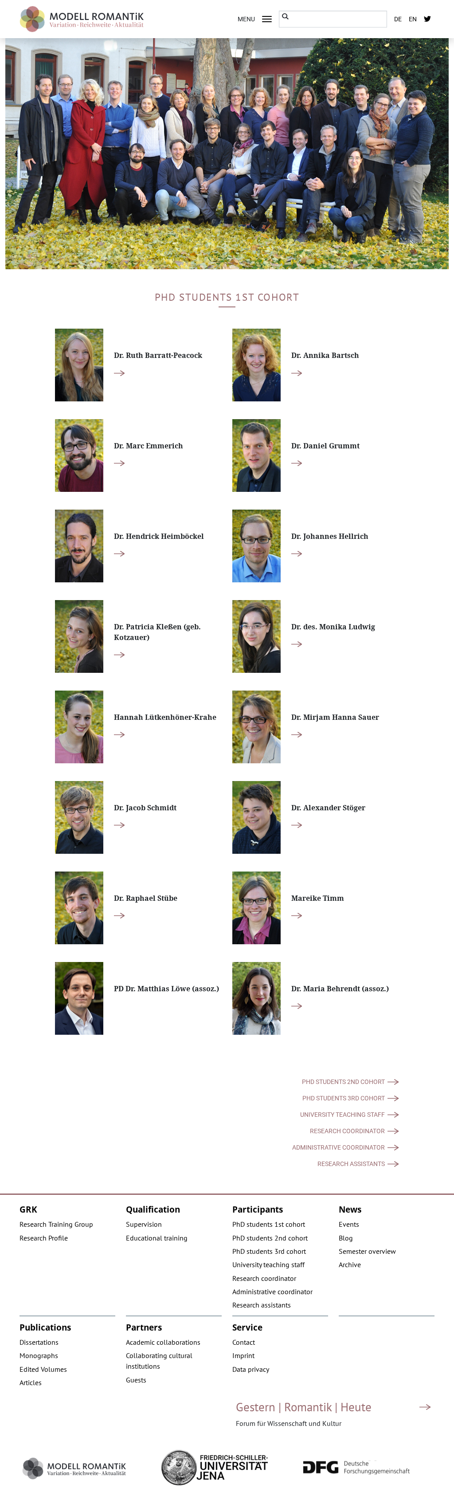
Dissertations (39, 1342)
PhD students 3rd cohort (343, 1098)
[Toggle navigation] (267, 19)
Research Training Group (56, 1224)
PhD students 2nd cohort (343, 1081)
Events (349, 1224)
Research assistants (351, 1163)
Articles (31, 1382)
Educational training (157, 1237)
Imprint (243, 1355)
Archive (350, 1264)
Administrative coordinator (338, 1147)
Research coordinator (347, 1131)
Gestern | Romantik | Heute (304, 1406)
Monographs (39, 1355)
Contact (243, 1342)
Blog (346, 1237)
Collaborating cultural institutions (159, 1360)
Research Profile (44, 1237)
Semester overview (367, 1251)
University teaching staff (342, 1114)
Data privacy (250, 1369)
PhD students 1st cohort (268, 1224)
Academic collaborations (163, 1342)
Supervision (144, 1224)
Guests (136, 1379)
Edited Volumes (43, 1369)
